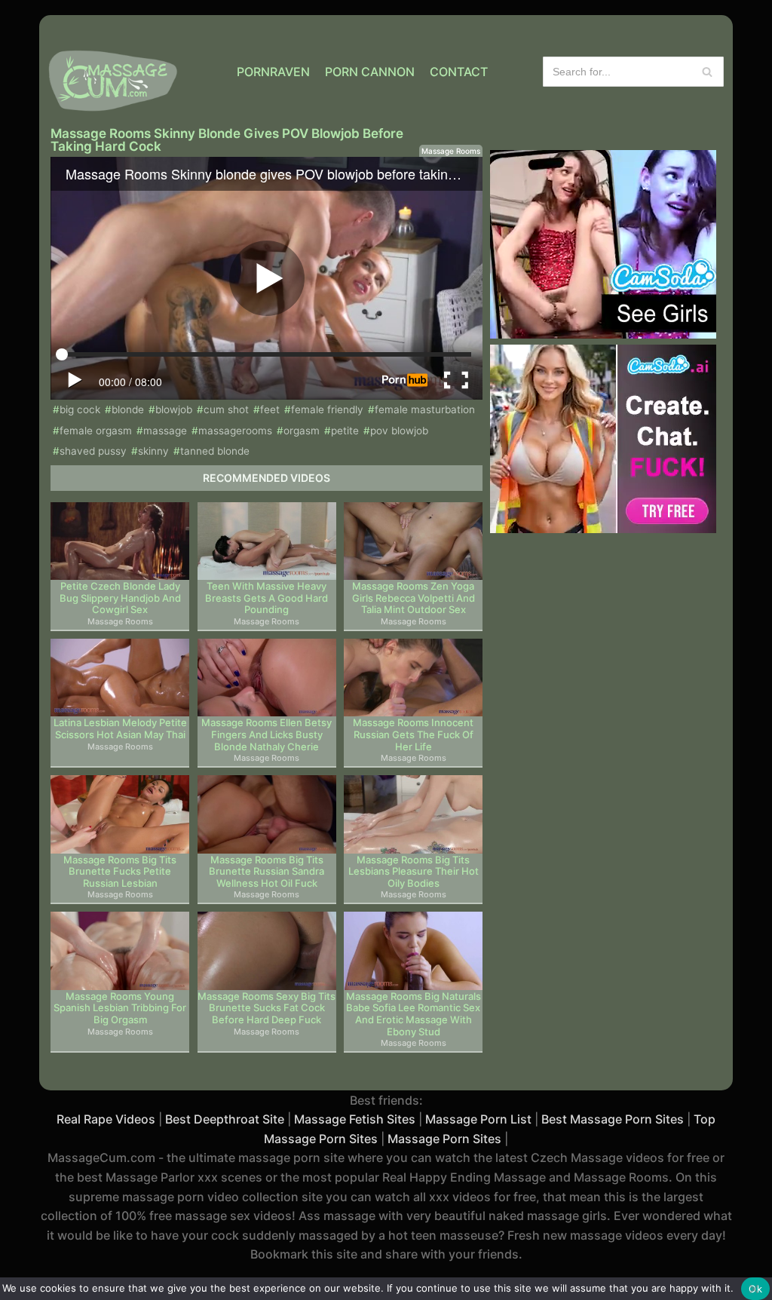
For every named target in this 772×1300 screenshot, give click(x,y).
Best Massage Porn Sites (612, 1119)
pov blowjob (399, 431)
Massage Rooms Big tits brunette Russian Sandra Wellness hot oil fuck (266, 871)
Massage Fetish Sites (354, 1119)
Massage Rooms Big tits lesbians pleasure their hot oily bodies (413, 871)
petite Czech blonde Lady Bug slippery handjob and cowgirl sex (120, 598)
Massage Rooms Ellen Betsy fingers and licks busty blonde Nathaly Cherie (266, 734)
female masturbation (425, 409)
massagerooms (235, 431)
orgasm (301, 431)
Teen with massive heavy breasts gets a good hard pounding (266, 598)
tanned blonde (215, 451)
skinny (153, 451)
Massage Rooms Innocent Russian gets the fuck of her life (413, 734)
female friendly (327, 409)
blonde (128, 409)
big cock (80, 409)
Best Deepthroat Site (224, 1119)
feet (270, 409)
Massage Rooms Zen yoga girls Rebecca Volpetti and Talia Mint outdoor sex (413, 598)
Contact (459, 71)
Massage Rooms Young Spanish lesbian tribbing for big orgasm (120, 1008)
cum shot (226, 409)
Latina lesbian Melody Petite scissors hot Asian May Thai (120, 728)
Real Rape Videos (106, 1119)
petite (345, 431)
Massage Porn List (478, 1119)
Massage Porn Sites (444, 1138)
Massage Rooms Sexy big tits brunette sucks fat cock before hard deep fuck (266, 1008)
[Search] (707, 72)
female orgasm (96, 431)
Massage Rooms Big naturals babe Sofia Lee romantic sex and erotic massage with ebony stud (413, 1014)
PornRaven (273, 71)
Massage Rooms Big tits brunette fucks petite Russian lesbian (119, 871)
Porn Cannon (370, 71)
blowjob (173, 409)
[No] (753, 1288)
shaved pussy (93, 451)
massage (165, 431)
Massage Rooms (450, 150)
